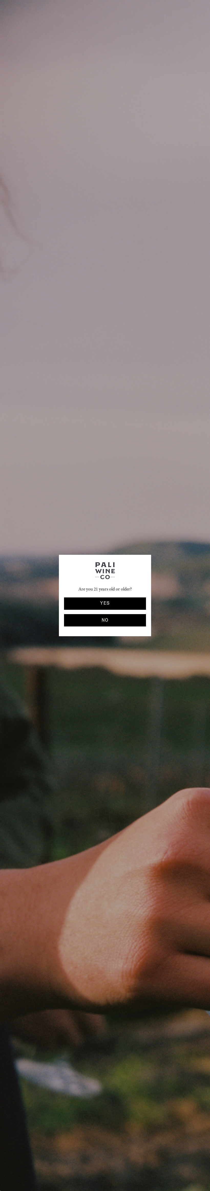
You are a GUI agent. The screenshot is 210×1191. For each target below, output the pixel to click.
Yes (105, 603)
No (105, 620)
